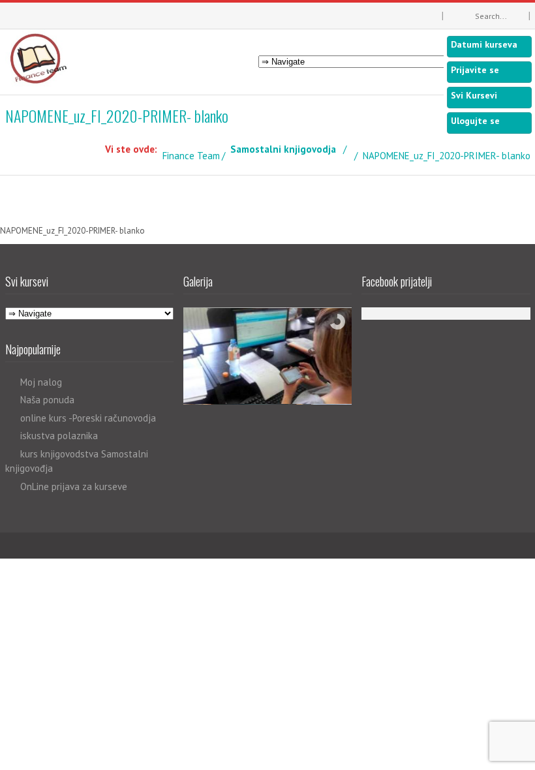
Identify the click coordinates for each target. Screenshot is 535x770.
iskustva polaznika (59, 435)
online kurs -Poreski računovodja (88, 418)
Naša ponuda (47, 399)
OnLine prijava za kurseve (73, 486)
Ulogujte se (475, 121)
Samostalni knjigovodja (283, 149)
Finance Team (191, 155)
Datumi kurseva (484, 44)
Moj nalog (41, 382)
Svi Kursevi (474, 95)
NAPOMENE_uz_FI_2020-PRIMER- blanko (72, 230)
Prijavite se (475, 70)
